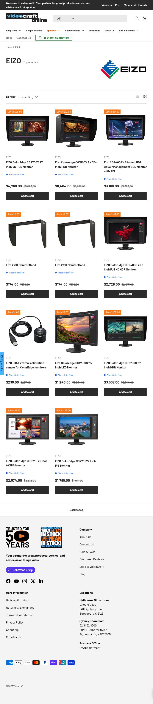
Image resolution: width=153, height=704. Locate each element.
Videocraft (18, 686)
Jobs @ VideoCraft (91, 566)
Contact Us (23, 37)
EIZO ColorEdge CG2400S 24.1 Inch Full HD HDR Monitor (123, 267)
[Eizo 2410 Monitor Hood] (76, 233)
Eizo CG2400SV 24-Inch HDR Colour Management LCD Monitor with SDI (125, 166)
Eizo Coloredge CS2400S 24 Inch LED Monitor (73, 365)
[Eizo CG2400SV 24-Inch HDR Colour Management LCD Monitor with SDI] (125, 130)
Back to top (76, 509)
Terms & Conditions (19, 615)
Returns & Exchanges (20, 607)
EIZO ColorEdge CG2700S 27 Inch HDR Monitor (122, 365)
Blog (82, 574)
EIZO (17, 47)
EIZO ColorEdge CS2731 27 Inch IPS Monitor (75, 463)
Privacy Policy (15, 622)
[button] (145, 18)
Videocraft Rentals (135, 5)
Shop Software (34, 30)
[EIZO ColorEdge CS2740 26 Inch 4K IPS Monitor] (27, 429)
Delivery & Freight (17, 600)
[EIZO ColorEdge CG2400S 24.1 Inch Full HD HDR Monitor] (125, 233)
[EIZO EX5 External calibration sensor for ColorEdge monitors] (27, 331)
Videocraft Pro (110, 5)
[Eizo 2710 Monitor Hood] (27, 233)
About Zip (12, 629)
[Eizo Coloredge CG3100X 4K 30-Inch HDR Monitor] (76, 130)
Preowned (94, 30)
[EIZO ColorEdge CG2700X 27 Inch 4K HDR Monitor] (27, 130)
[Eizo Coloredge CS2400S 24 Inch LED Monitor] (76, 331)
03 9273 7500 (87, 604)
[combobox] (90, 18)
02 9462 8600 (88, 625)
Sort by (10, 96)
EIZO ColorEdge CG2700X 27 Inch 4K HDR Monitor (24, 164)
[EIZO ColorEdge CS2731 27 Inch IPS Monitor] (76, 429)
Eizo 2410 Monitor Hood (70, 265)
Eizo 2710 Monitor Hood (21, 265)
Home (9, 47)
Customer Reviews (91, 559)
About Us (110, 30)
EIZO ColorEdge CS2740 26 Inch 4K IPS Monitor (27, 463)
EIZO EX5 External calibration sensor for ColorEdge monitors (26, 365)
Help (9, 37)
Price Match (13, 637)
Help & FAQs (87, 551)
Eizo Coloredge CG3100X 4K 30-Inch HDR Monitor (76, 164)
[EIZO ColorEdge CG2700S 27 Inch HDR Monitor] (125, 331)
